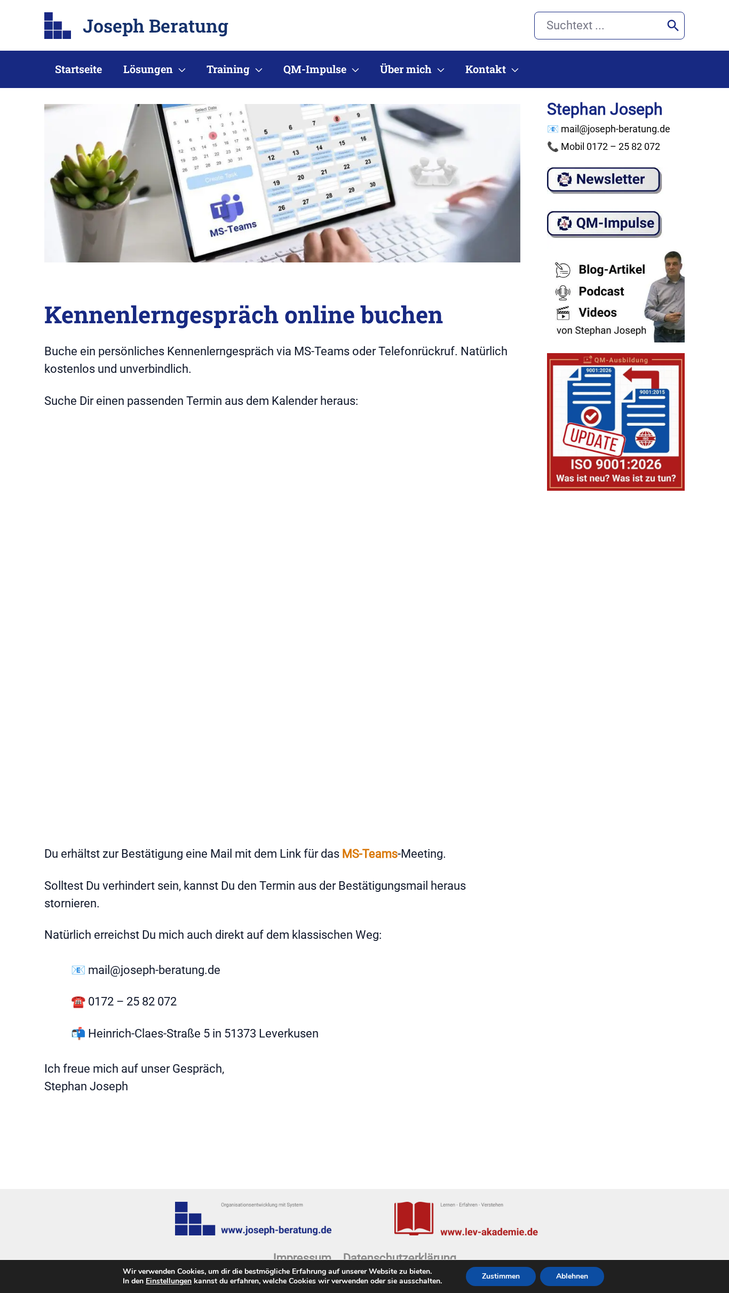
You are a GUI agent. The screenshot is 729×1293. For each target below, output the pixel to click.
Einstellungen (169, 1281)
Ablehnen (572, 1276)
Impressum (302, 1258)
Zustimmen (501, 1276)
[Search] (673, 25)
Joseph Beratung (155, 25)
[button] (179, 69)
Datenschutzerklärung (399, 1258)
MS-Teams (370, 853)
